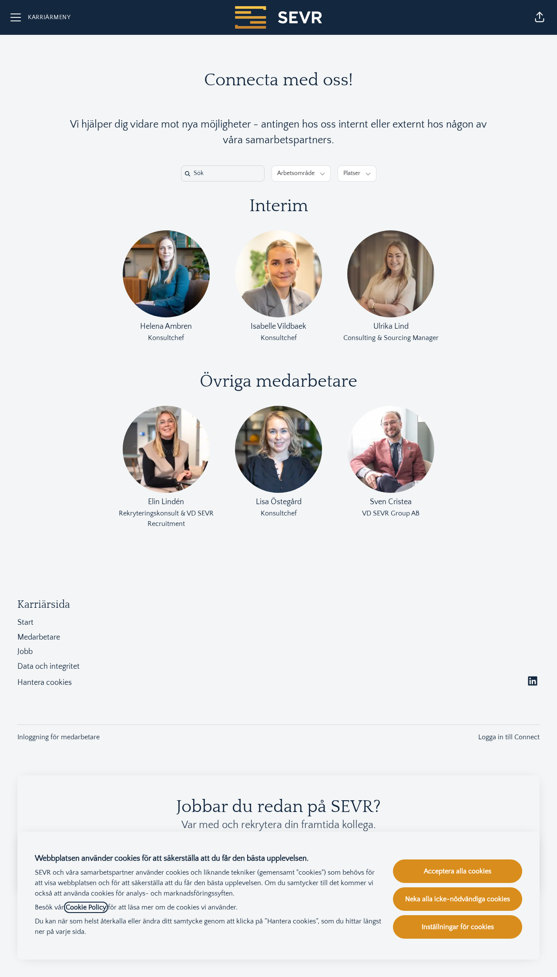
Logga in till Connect (509, 737)
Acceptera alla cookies (457, 871)
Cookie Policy (86, 907)
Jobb (25, 651)
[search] (224, 173)
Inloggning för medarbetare (58, 737)
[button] (539, 17)
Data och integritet (48, 666)
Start (25, 622)
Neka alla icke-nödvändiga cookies (457, 899)
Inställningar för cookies (458, 927)
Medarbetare (38, 637)
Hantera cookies (44, 682)
